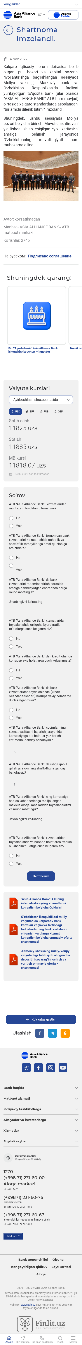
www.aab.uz (28, 1304)
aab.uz (19, 15)
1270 (8, 1171)
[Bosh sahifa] (8, 30)
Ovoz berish (41, 876)
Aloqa (41, 1274)
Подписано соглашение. (50, 256)
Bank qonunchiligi (33, 1260)
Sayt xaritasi (61, 1267)
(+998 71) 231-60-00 (24, 1177)
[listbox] (41, 399)
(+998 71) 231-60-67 (23, 1214)
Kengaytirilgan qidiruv (29, 1267)
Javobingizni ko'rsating (25, 602)
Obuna (58, 1260)
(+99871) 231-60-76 (23, 1197)
